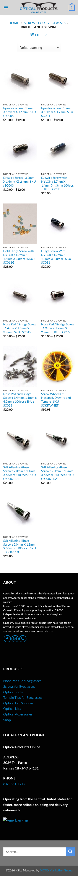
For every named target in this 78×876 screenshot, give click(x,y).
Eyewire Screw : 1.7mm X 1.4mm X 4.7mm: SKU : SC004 (58, 112)
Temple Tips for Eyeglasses (22, 697)
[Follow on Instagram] (15, 638)
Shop (7, 720)
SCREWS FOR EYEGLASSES (44, 23)
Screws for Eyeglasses (19, 686)
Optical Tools (13, 692)
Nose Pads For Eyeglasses (22, 681)
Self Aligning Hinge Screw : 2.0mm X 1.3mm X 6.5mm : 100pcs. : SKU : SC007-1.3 (19, 546)
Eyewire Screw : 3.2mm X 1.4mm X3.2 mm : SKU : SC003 (19, 181)
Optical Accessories (17, 714)
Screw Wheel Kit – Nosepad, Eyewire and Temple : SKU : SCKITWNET (56, 399)
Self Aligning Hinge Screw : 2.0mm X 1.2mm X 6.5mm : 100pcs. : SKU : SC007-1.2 (57, 473)
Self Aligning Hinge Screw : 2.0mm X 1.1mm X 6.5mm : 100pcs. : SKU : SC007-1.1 (19, 473)
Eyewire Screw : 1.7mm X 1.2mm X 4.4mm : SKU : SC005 (19, 112)
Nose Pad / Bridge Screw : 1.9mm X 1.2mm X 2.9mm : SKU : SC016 (57, 328)
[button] (5, 7)
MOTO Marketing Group (56, 870)
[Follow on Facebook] (7, 638)
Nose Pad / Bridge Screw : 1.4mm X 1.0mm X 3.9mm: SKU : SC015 (19, 328)
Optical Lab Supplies (18, 703)
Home (13, 23)
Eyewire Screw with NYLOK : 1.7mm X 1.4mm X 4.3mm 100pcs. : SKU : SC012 (57, 183)
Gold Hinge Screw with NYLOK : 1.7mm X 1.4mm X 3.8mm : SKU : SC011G (19, 256)
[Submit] (70, 851)
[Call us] (22, 638)
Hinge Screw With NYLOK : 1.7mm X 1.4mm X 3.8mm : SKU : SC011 (57, 256)
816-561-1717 (14, 784)
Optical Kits (12, 708)
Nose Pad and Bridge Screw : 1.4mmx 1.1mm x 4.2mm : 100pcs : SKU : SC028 (20, 399)
